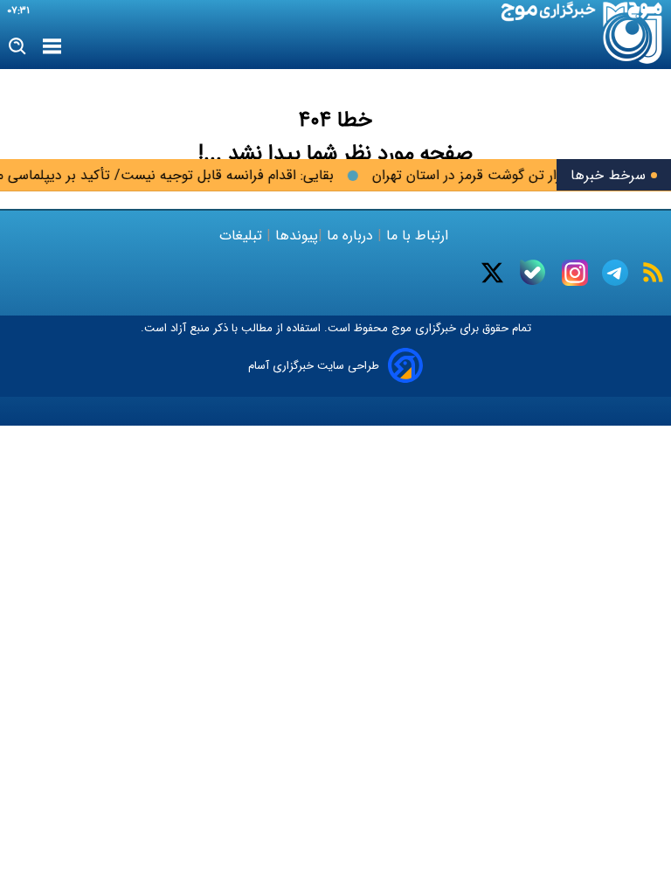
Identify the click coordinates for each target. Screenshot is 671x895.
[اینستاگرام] (575, 273)
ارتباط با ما (417, 235)
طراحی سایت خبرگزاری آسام (313, 366)
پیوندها (294, 235)
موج (400, 328)
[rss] (653, 272)
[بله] (532, 272)
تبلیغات (242, 235)
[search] (18, 47)
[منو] (52, 47)
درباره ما (349, 235)
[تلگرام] (615, 273)
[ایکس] (492, 273)
